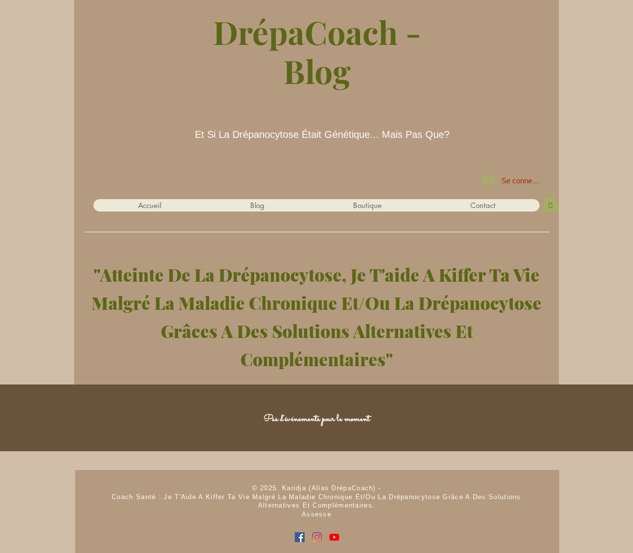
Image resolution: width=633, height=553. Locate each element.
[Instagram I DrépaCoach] (317, 537)
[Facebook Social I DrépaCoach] (300, 537)
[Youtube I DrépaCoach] (334, 537)
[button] (550, 202)
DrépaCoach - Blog (317, 51)
